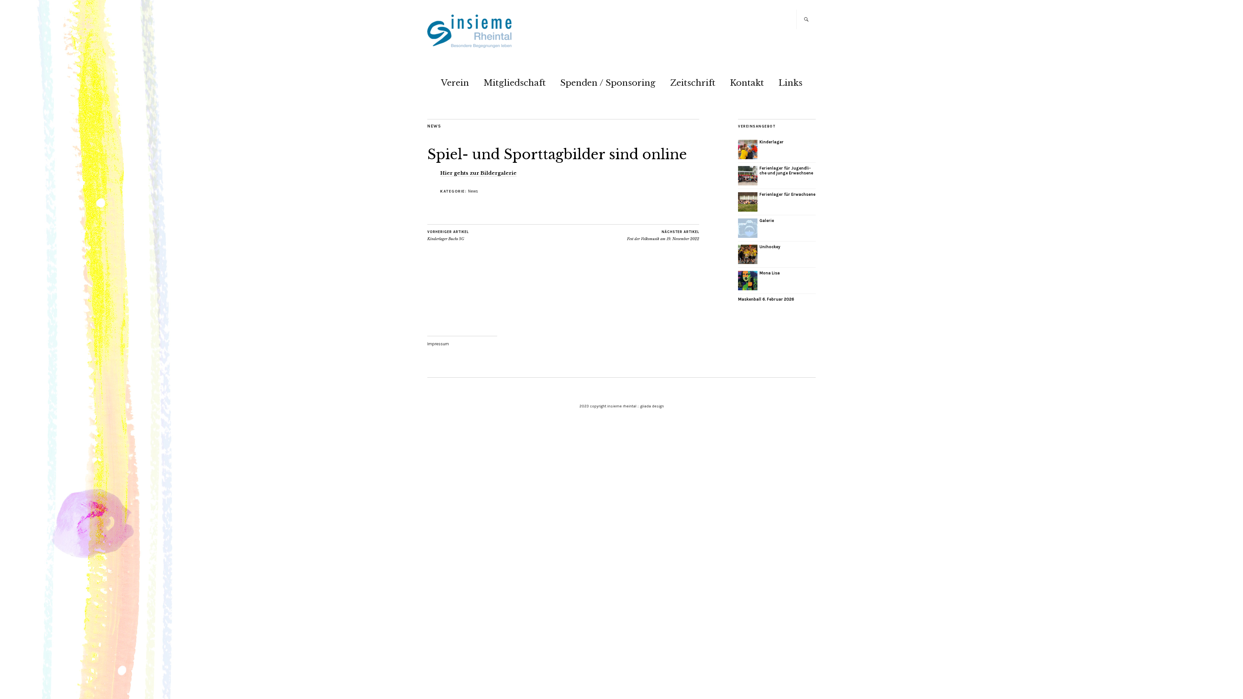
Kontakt (747, 83)
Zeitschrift (692, 83)
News (434, 126)
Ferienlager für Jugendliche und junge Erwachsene (786, 170)
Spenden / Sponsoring (607, 83)
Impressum (438, 343)
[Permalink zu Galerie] (747, 228)
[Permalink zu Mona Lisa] (747, 280)
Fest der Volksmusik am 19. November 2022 (663, 235)
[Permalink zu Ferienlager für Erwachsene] (747, 202)
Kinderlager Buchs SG (448, 235)
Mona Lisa (769, 273)
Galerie (766, 220)
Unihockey (769, 246)
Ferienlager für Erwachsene (787, 194)
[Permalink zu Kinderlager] (747, 149)
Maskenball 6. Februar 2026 (766, 299)
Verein (455, 83)
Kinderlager (771, 141)
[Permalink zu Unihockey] (747, 254)
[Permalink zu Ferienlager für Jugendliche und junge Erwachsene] (747, 175)
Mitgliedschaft (515, 83)
